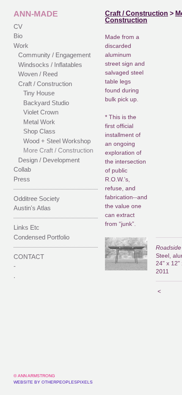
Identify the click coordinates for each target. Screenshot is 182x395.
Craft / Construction (45, 83)
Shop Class (39, 131)
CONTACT (29, 256)
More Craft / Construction (58, 150)
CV (18, 26)
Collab (22, 169)
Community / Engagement (54, 54)
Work (21, 45)
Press (22, 179)
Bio (18, 35)
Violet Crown (40, 112)
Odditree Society (37, 198)
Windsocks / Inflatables (50, 64)
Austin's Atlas (32, 207)
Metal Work (39, 121)
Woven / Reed (38, 74)
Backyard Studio (46, 102)
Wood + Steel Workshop (57, 141)
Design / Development (49, 160)
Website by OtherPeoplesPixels (53, 382)
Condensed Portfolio (41, 237)
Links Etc (26, 227)
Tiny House (39, 93)
